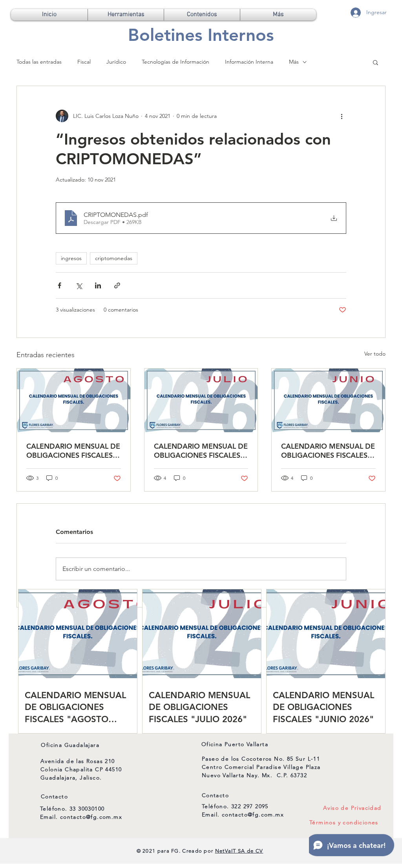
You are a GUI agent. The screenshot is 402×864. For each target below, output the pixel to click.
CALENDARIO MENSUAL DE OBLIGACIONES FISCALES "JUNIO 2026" (328, 451)
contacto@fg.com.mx (91, 816)
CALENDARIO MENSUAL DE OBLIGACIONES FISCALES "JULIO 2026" (201, 451)
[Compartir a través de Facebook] (59, 285)
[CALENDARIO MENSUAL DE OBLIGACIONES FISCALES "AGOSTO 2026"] (73, 400)
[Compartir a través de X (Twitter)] (78, 285)
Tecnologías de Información (175, 61)
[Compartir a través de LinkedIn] (98, 285)
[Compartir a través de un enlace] (117, 285)
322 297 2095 (250, 806)
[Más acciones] (341, 116)
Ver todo (375, 353)
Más (294, 61)
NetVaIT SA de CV (239, 851)
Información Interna (249, 61)
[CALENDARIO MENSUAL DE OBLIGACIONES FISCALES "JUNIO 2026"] (328, 400)
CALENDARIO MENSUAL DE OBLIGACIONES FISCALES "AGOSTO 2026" (73, 451)
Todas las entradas (39, 61)
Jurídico (116, 61)
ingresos (71, 258)
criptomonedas (113, 258)
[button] (126, 14)
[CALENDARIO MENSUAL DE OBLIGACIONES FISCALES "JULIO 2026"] (201, 400)
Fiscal (84, 61)
